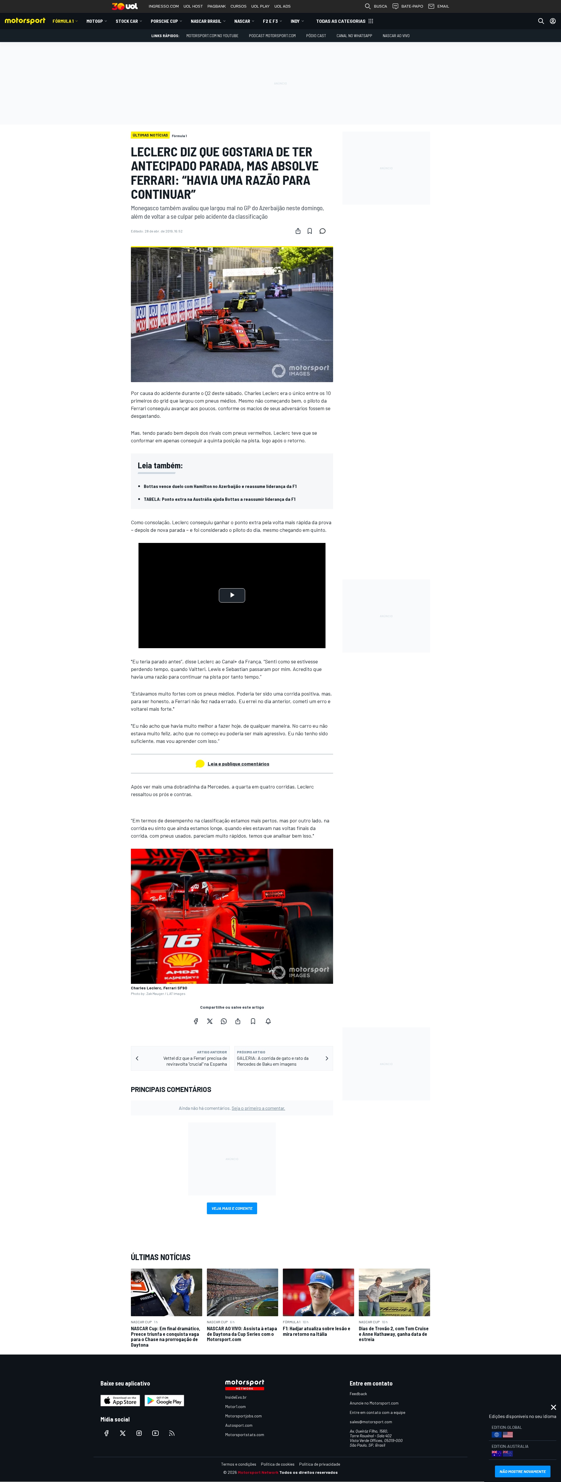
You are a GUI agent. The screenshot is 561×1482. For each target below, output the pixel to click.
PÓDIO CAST (316, 35)
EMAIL (443, 6)
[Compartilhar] (298, 231)
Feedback (358, 1393)
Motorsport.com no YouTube (212, 35)
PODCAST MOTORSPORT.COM (272, 35)
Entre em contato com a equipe (377, 1412)
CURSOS (239, 6)
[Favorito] (310, 231)
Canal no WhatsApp (354, 35)
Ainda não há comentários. (232, 1108)
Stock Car (127, 21)
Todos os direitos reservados (308, 1472)
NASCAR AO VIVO (396, 35)
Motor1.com (235, 1406)
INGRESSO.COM (164, 6)
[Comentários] (324, 231)
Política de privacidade (319, 1464)
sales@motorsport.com (371, 1421)
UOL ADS (282, 6)
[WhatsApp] (224, 1021)
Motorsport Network (258, 1472)
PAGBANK (216, 6)
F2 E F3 (270, 21)
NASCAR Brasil (206, 21)
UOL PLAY (260, 6)
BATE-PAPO (412, 6)
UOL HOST (193, 6)
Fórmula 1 (63, 21)
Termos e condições (238, 1464)
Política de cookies (278, 1464)
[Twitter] (210, 1021)
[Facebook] (196, 1021)
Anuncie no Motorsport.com (374, 1402)
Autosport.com (238, 1425)
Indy (295, 21)
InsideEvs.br (236, 1397)
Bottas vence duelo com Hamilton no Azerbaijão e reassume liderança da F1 (220, 486)
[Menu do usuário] (553, 21)
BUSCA (380, 6)
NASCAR (242, 21)
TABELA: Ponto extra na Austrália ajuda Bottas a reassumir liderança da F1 (219, 499)
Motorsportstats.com (244, 1434)
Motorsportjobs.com (243, 1415)
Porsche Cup (164, 21)
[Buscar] (541, 21)
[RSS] (172, 1433)
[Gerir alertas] (268, 1021)
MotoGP (94, 21)
